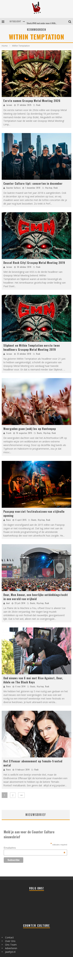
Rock (38, 105)
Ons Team (11, 944)
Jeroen (9, 105)
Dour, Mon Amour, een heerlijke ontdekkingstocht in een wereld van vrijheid (35, 597)
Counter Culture (13, 187)
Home (5, 45)
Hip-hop (48, 187)
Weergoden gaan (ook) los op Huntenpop (29, 429)
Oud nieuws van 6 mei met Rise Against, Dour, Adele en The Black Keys (33, 680)
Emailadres (34, 847)
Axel (8, 603)
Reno (8, 520)
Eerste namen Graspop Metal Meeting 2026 (31, 101)
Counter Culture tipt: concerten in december (33, 183)
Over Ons (10, 941)
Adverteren (11, 948)
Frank (8, 433)
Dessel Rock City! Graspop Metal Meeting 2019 (34, 263)
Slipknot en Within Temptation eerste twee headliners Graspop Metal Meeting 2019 (31, 347)
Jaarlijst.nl (10, 951)
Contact (9, 937)
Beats (39, 433)
